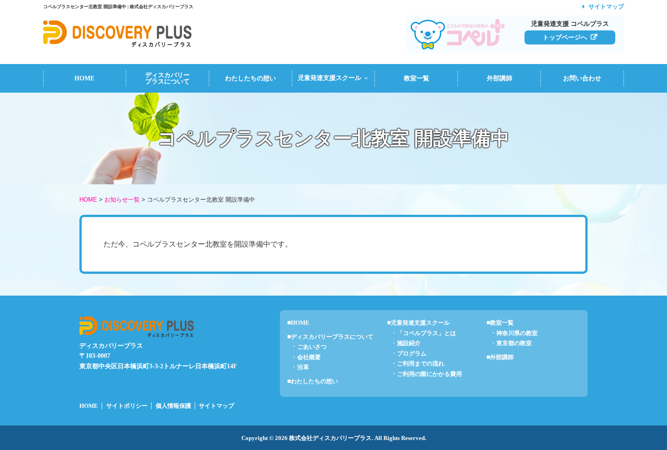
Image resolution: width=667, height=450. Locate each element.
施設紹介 (409, 343)
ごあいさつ (312, 347)
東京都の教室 (514, 343)
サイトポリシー (126, 406)
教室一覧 (416, 78)
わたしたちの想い (250, 78)
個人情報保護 (173, 406)
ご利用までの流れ (420, 364)
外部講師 (499, 78)
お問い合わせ (582, 78)
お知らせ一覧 (122, 199)
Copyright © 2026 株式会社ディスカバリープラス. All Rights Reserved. (333, 438)
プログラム (412, 354)
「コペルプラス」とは (426, 333)
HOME (84, 78)
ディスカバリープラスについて (167, 78)
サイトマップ (606, 7)
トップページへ (565, 37)
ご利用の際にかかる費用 (429, 374)
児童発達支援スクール (329, 77)
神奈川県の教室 (517, 333)
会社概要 (309, 357)
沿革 (303, 367)
